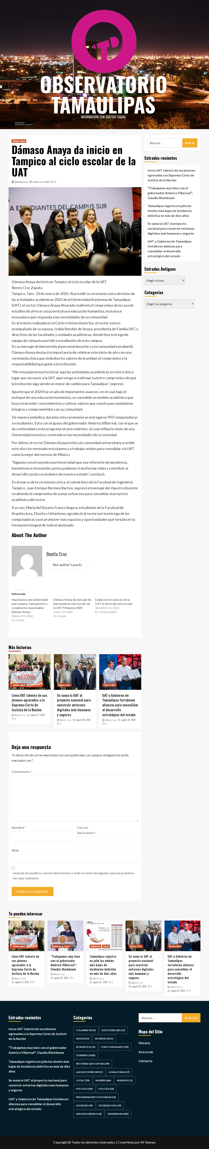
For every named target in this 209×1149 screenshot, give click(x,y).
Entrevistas (104, 1038)
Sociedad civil (110, 1105)
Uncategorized (89, 1113)
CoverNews (126, 1142)
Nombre (19, 827)
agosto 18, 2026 (128, 719)
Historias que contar (92, 1063)
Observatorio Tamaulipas (103, 94)
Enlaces (82, 1038)
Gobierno (56, 946)
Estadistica (85, 1047)
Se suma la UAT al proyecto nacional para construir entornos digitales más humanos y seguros (74, 705)
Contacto (145, 1061)
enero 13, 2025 (41, 181)
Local (67, 946)
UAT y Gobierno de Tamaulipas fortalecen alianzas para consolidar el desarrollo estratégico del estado (120, 705)
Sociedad (84, 1105)
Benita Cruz (21, 181)
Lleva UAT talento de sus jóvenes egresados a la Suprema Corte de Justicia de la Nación (29, 702)
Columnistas (86, 1030)
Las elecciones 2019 (89, 1072)
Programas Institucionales (96, 1097)
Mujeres (103, 1080)
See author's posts (67, 564)
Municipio (124, 1080)
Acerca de (146, 1052)
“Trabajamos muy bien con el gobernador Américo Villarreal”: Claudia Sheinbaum (170, 193)
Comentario (22, 771)
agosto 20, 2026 (83, 719)
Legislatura (119, 1072)
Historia (144, 1043)
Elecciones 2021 (113, 1030)
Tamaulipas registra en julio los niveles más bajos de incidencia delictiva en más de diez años (170, 210)
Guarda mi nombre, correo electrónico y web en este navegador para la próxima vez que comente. (73, 875)
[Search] (197, 134)
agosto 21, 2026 (38, 715)
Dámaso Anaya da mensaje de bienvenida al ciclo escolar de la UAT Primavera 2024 (72, 603)
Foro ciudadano (115, 1047)
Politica (84, 1088)
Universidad (19, 141)
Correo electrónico (86, 830)
